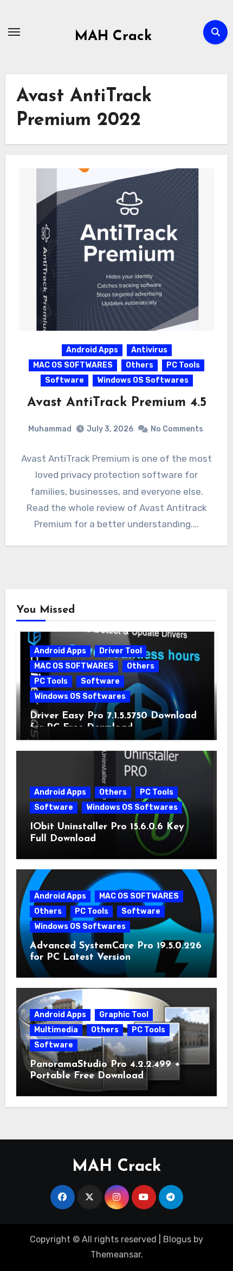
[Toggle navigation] (14, 31)
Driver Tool (120, 651)
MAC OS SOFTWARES (73, 365)
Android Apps (92, 350)
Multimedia (56, 1029)
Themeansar (115, 1254)
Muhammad (50, 429)
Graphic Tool (123, 1014)
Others (139, 365)
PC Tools (183, 365)
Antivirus (149, 350)
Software (64, 380)
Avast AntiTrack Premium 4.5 (116, 402)
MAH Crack (113, 36)
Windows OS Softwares (143, 380)
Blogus (177, 1239)
